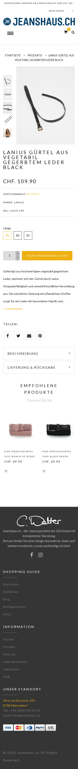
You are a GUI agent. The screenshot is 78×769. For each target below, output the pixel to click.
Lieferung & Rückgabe (31, 367)
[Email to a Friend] (29, 335)
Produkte (35, 55)
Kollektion (11, 592)
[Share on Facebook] (7, 335)
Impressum (11, 669)
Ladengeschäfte (15, 661)
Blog (6, 599)
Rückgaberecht (14, 606)
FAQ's (7, 614)
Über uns (10, 654)
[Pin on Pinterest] (40, 335)
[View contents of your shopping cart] (65, 32)
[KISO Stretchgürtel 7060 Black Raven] (58, 430)
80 (17, 235)
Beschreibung (22, 353)
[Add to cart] (5, 471)
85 (28, 235)
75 (7, 235)
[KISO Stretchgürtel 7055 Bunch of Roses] (20, 430)
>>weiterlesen (12, 308)
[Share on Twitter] (18, 335)
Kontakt (9, 646)
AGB (6, 676)
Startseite (11, 584)
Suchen (8, 639)
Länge (7, 228)
